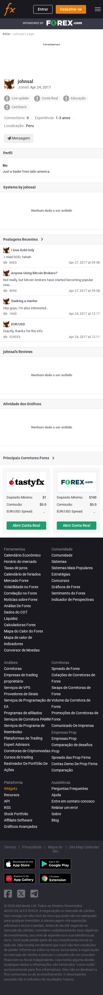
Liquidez (11, 618)
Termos (10, 847)
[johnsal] (6, 250)
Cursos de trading (18, 757)
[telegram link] (34, 893)
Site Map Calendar (84, 847)
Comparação (62, 770)
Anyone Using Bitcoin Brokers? (34, 273)
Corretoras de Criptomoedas (27, 751)
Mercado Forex (16, 580)
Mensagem (20, 138)
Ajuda (56, 795)
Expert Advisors (17, 744)
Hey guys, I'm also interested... (25, 308)
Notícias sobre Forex (21, 599)
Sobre (56, 814)
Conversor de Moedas (22, 650)
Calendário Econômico (22, 555)
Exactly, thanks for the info (23, 331)
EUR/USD (18, 324)
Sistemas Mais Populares (72, 568)
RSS (7, 807)
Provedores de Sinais (21, 694)
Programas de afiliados (23, 713)
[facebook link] (8, 893)
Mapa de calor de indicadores (18, 640)
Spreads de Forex (66, 668)
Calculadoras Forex (20, 625)
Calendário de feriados (22, 574)
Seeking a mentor (24, 301)
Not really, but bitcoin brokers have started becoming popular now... (48, 282)
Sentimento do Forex (68, 593)
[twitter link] (21, 893)
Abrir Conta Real (26, 525)
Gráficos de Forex (66, 587)
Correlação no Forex (20, 593)
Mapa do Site (55, 849)
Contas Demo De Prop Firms (74, 764)
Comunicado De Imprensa (73, 725)
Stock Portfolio (16, 814)
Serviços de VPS (17, 687)
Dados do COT (15, 612)
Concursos (60, 580)
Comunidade (62, 555)
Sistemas (59, 561)
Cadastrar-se (71, 9)
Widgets (10, 788)
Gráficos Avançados (20, 826)
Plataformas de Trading (23, 738)
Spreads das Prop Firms (71, 757)
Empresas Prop (64, 738)
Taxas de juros (15, 568)
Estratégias (61, 574)
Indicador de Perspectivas (73, 599)
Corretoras (13, 668)
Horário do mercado (20, 561)
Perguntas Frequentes (70, 788)
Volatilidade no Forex (21, 587)
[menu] (97, 9)
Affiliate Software (18, 820)
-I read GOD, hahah (17, 257)
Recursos (11, 795)
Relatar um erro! (65, 807)
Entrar (43, 9)
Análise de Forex (17, 606)
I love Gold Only (22, 250)
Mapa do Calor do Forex (23, 631)
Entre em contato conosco (73, 801)
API (7, 801)
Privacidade (31, 847)
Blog (55, 820)
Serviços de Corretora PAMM (27, 719)
